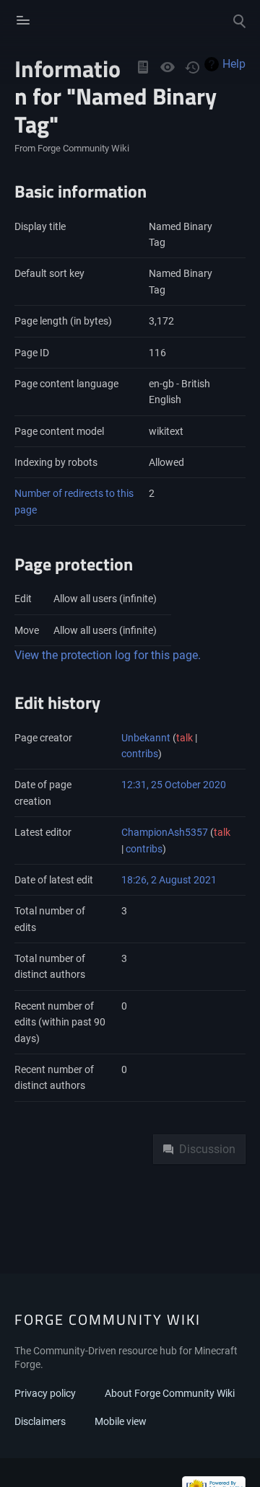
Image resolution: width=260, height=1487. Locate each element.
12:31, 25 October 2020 (173, 784)
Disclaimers (40, 1421)
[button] (21, 20)
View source (167, 67)
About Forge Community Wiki (170, 1393)
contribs (139, 753)
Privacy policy (45, 1393)
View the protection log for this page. (107, 655)
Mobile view (121, 1421)
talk (184, 738)
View (143, 67)
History (192, 67)
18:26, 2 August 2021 (169, 880)
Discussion (207, 1149)
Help (234, 64)
